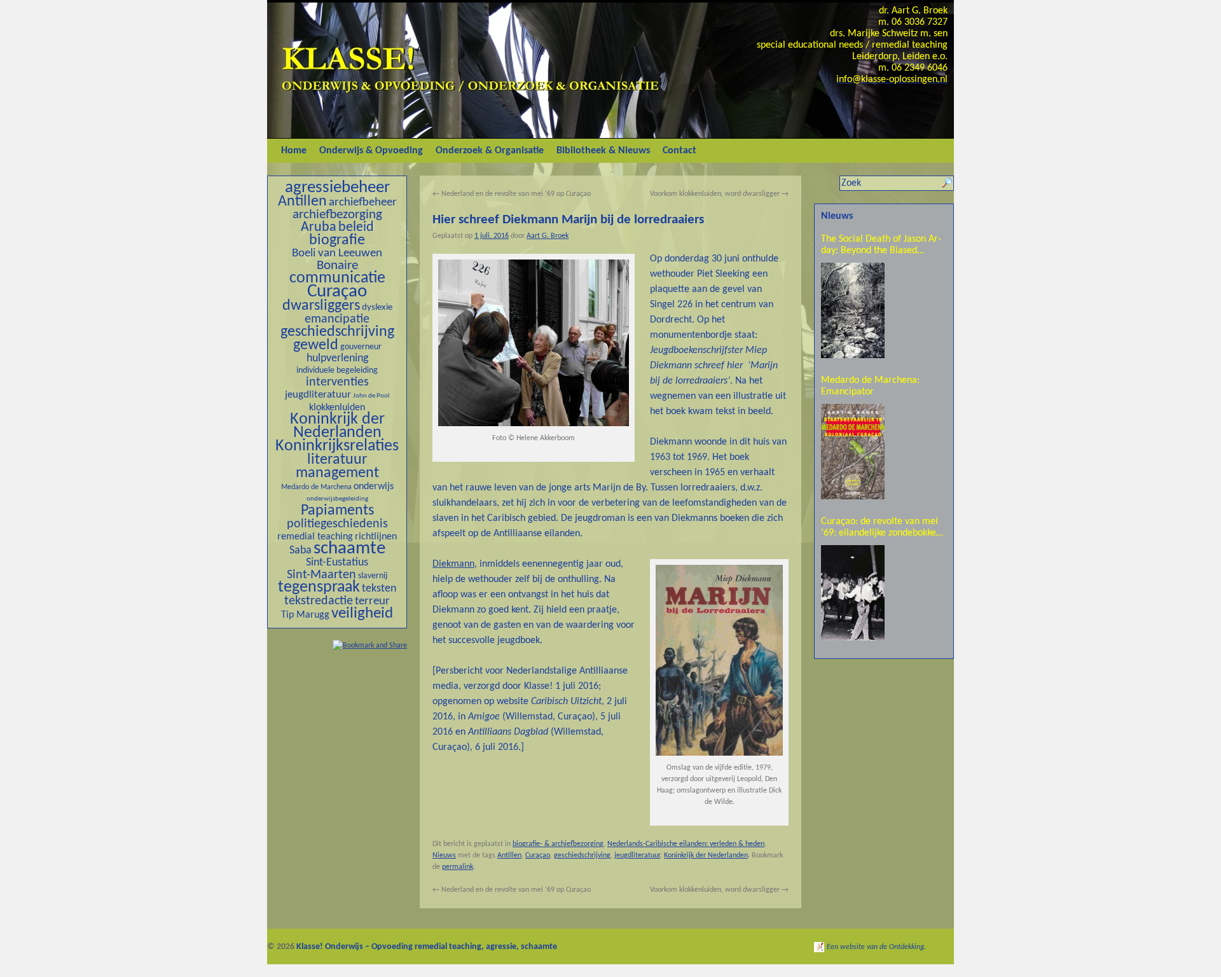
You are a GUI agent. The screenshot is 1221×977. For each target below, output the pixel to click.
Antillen (302, 201)
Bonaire (337, 265)
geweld (315, 345)
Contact (679, 151)
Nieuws (444, 855)
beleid (356, 227)
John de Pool (371, 395)
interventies (337, 382)
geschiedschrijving (337, 332)
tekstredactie (318, 601)
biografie (337, 240)
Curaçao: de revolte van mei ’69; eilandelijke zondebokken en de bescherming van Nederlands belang (881, 527)
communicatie (337, 278)
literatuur (337, 460)
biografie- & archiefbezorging (558, 844)
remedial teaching (315, 537)
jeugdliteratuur (318, 394)
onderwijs (374, 487)
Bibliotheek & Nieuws (603, 151)
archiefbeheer (363, 203)
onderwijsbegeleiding (337, 498)
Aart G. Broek (548, 236)
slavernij (372, 576)
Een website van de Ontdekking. (876, 947)
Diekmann (453, 564)
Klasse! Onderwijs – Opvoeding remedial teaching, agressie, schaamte (426, 947)
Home (294, 151)
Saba (300, 550)
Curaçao (337, 291)
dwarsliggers (321, 306)
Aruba (318, 227)
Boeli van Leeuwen (337, 253)
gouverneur (361, 347)
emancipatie (337, 319)
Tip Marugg (305, 615)
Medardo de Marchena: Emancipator (870, 386)
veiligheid (362, 613)
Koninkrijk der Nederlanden (337, 426)
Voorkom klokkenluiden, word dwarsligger (719, 194)
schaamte (349, 549)
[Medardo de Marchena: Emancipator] (853, 451)
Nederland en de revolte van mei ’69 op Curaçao (511, 194)
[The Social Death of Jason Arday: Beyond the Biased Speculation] (853, 310)
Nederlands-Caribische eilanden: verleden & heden (685, 844)
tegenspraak (319, 587)
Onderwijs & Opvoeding (371, 151)
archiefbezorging (337, 214)
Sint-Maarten (321, 575)
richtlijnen (376, 537)
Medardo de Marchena (316, 487)
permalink (457, 867)
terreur (372, 601)
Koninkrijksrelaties (337, 446)
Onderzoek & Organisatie (490, 151)
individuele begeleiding (337, 370)
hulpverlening (337, 358)
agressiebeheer (337, 188)
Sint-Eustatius (337, 562)
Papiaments (337, 510)
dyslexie (377, 307)
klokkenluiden (337, 408)
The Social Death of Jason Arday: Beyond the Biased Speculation (881, 245)
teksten (379, 589)
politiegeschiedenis (337, 524)
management (337, 473)
